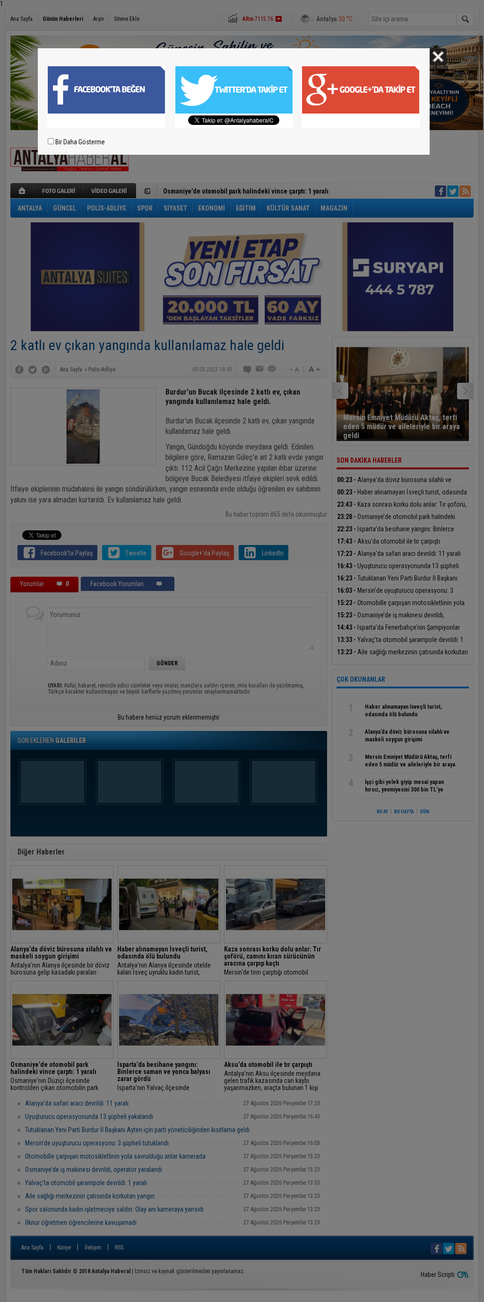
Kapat (438, 56)
